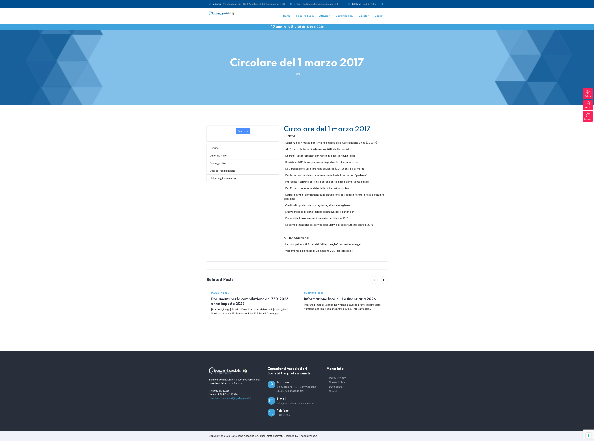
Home (297, 74)
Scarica (243, 131)
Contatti (333, 391)
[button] (374, 280)
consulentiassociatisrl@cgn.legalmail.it (230, 398)
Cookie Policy (337, 382)
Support (587, 119)
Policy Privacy (337, 377)
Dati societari (336, 386)
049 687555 (369, 3)
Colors (588, 96)
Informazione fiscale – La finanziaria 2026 (340, 299)
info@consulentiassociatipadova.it (320, 3)
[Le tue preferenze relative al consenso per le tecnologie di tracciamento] (589, 436)
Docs (587, 107)
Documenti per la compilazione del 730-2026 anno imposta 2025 (249, 302)
